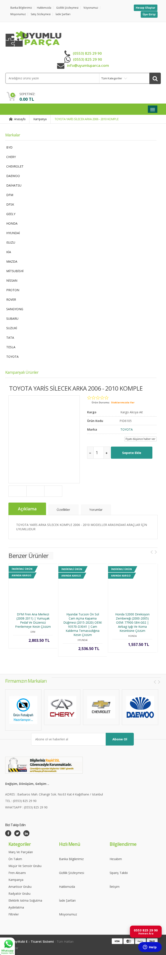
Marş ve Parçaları (20, 852)
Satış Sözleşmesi (41, 14)
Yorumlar (96, 509)
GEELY (10, 214)
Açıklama (27, 509)
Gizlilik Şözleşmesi (67, 7)
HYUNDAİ (13, 233)
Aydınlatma (16, 907)
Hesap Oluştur (145, 8)
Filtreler (13, 914)
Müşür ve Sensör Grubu (25, 866)
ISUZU (10, 242)
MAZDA (11, 261)
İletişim (115, 887)
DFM (9, 195)
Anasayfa (19, 119)
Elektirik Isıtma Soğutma (25, 900)
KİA (8, 252)
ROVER (11, 299)
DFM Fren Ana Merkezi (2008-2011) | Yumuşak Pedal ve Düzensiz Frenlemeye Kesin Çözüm (33, 620)
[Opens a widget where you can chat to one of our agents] (150, 947)
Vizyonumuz (90, 7)
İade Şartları (63, 14)
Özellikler (63, 509)
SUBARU (12, 318)
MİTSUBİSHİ (15, 271)
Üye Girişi (149, 14)
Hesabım (116, 859)
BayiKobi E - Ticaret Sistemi (33, 941)
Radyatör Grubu (19, 893)
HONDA (12, 223)
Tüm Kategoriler (111, 78)
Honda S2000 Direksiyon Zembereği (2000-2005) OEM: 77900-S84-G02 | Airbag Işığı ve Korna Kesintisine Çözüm (132, 622)
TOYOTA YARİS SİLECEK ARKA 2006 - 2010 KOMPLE (86, 119)
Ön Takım (15, 859)
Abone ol (119, 739)
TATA (10, 337)
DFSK (10, 204)
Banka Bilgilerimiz (21, 7)
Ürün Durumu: (101, 402)
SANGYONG (14, 309)
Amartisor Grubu (20, 887)
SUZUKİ (11, 328)
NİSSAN (11, 280)
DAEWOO (13, 176)
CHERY (11, 157)
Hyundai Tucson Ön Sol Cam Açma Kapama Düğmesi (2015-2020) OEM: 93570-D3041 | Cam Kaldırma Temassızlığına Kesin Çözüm (82, 624)
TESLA (10, 347)
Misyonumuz (18, 14)
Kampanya (39, 119)
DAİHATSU (13, 185)
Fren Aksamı (17, 873)
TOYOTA (12, 357)
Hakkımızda (44, 7)
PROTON (12, 290)
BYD (9, 147)
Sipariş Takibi (119, 873)
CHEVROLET (15, 166)
